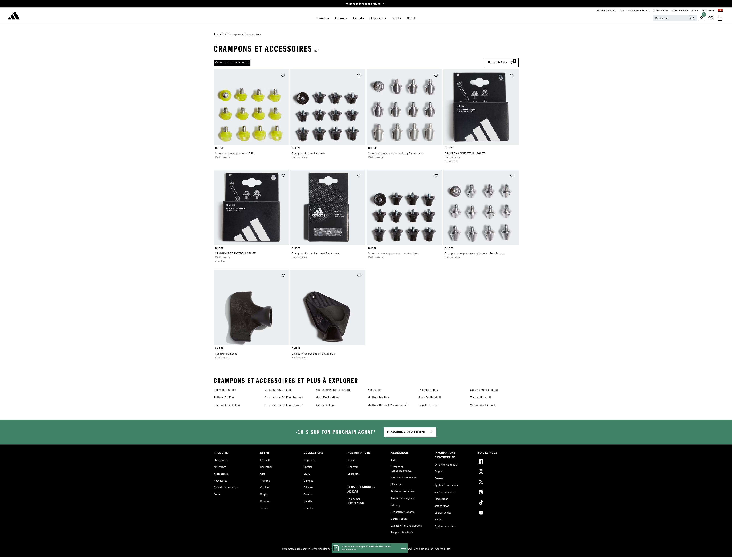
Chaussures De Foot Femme (284, 397)
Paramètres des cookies (296, 549)
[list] (349, 63)
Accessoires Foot (225, 390)
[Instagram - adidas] (498, 472)
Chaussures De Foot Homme (284, 405)
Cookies (339, 549)
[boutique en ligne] (14, 16)
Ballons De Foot (224, 397)
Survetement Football (484, 390)
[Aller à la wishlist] (710, 18)
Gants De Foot (325, 405)
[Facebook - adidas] (498, 462)
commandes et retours (638, 11)
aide (621, 11)
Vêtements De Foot (482, 405)
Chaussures (378, 18)
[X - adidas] (498, 482)
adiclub (695, 11)
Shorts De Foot (428, 405)
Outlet (411, 18)
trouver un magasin (606, 11)
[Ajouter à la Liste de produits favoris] (283, 76)
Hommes (322, 18)
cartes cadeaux (660, 11)
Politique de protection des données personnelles (375, 549)
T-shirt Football (480, 397)
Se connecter (708, 11)
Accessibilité (442, 549)
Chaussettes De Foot (227, 405)
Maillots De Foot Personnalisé (387, 405)
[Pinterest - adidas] (498, 493)
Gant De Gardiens (328, 397)
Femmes (341, 18)
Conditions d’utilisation (419, 549)
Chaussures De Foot (278, 390)
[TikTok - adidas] (498, 503)
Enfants (358, 18)
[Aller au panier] (719, 18)
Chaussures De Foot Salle (333, 390)
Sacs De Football (430, 397)
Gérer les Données (322, 549)
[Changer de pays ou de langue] (720, 11)
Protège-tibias (428, 390)
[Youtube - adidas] (498, 513)
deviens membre (679, 11)
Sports (396, 18)
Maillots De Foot (378, 397)
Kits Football (376, 390)
